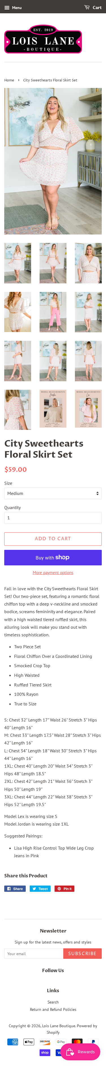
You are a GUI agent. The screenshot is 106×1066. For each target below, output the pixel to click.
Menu (16, 7)
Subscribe (82, 954)
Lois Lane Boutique (58, 1025)
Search (53, 1002)
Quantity (12, 507)
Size (8, 483)
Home (9, 80)
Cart (97, 7)
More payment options (53, 572)
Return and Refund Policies (53, 1009)
